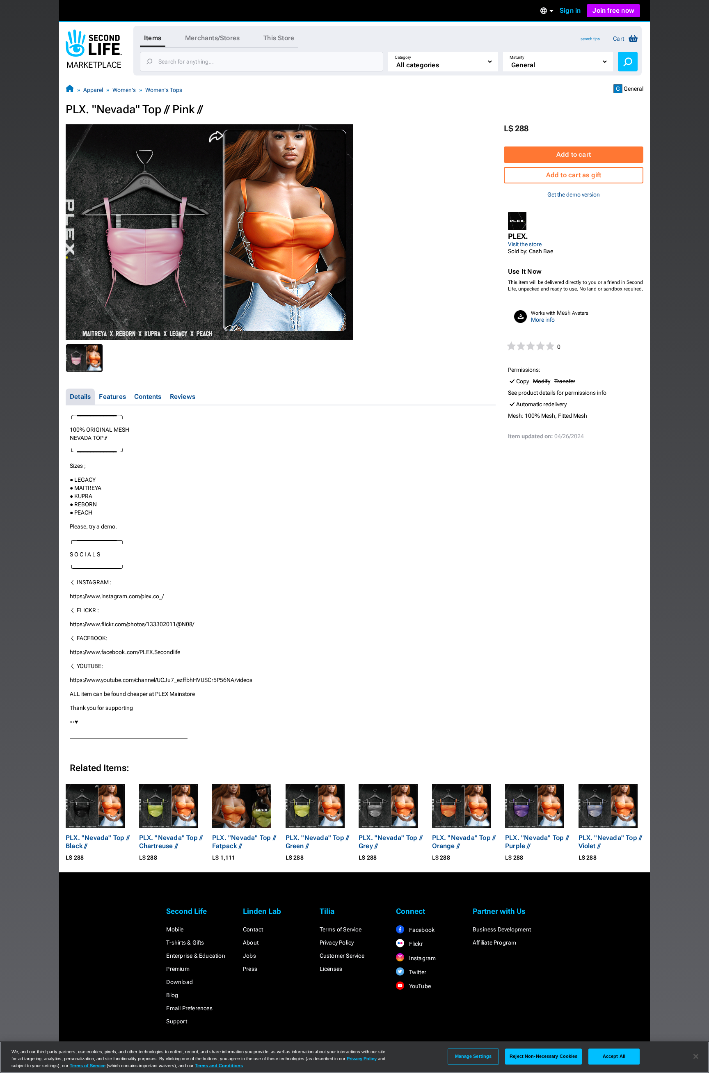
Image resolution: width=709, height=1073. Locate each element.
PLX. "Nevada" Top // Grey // (391, 842)
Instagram (421, 958)
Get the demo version (573, 194)
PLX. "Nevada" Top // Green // (318, 842)
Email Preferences (189, 1008)
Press (250, 968)
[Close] (696, 1057)
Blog (172, 995)
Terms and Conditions (219, 1065)
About (250, 942)
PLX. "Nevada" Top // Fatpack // (244, 842)
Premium (177, 968)
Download (179, 982)
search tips (590, 39)
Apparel (93, 90)
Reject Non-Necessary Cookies (543, 1056)
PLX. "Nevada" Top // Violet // (611, 842)
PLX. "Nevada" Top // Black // (98, 842)
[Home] (70, 90)
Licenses (331, 968)
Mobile (174, 929)
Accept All (614, 1056)
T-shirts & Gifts (185, 942)
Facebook (421, 930)
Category (403, 57)
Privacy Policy (337, 942)
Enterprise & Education (195, 955)
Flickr (415, 943)
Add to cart (573, 154)
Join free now (613, 10)
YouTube (419, 986)
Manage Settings (473, 1056)
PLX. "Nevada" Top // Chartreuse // (171, 842)
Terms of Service (340, 929)
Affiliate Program (494, 942)
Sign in (570, 10)
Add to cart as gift (574, 175)
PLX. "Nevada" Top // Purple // (537, 842)
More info (543, 319)
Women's (124, 90)
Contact (253, 929)
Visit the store (525, 244)
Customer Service (342, 955)
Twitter (416, 972)
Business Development (502, 929)
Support (176, 1021)
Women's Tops (163, 90)
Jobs (249, 955)
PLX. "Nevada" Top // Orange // (464, 842)
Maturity (517, 57)
